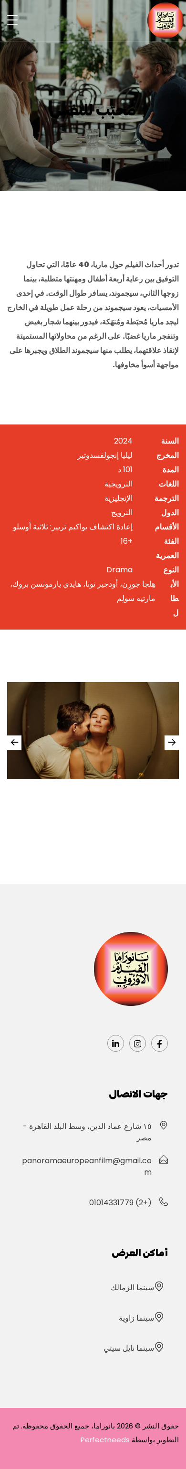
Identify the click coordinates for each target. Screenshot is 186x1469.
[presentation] (172, 742)
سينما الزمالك (132, 1287)
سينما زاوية (136, 1318)
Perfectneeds (105, 1440)
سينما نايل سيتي (128, 1348)
